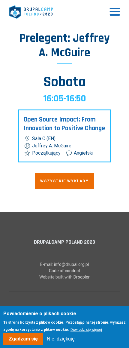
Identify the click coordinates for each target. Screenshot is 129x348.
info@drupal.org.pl (71, 264)
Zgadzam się (23, 339)
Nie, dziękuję (61, 338)
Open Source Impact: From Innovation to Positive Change (64, 124)
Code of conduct (64, 270)
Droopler (82, 277)
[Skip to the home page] (31, 12)
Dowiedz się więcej (86, 330)
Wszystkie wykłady (64, 181)
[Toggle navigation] (114, 12)
